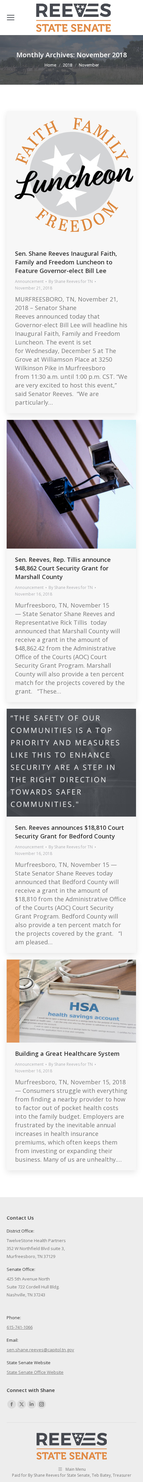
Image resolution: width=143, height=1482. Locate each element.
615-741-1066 (20, 1327)
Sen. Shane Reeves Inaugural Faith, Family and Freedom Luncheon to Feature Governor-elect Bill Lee (66, 262)
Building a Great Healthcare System (67, 1053)
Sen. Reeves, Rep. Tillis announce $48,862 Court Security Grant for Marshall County (63, 568)
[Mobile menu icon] (11, 18)
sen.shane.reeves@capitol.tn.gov (40, 1350)
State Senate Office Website (35, 1372)
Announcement (29, 281)
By (71, 281)
